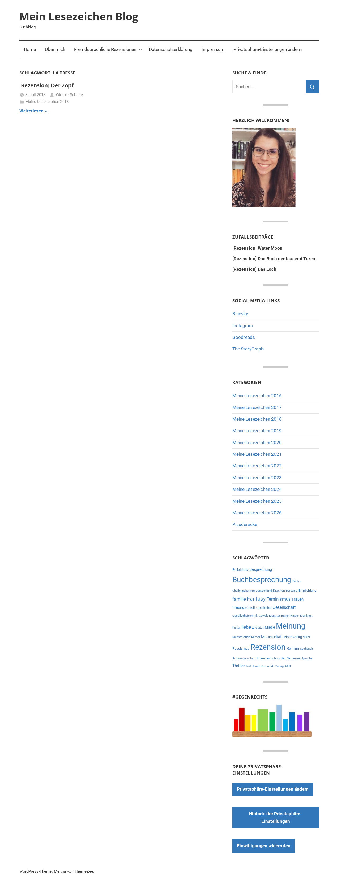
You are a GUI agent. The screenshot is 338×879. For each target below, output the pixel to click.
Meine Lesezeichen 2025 (257, 501)
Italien (285, 615)
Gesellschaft (284, 607)
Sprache (307, 658)
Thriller (238, 666)
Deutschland (264, 590)
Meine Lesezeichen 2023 (257, 477)
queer (306, 637)
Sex (283, 658)
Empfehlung (307, 590)
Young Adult (283, 666)
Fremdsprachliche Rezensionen (105, 49)
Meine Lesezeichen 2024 (257, 489)
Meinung (290, 625)
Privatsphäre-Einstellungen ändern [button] (267, 49)
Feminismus (278, 599)
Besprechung (260, 569)
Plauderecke (244, 524)
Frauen (298, 599)
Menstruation (241, 637)
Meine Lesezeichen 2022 (257, 465)
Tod (248, 666)
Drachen (279, 590)
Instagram (242, 325)
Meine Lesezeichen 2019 (257, 430)
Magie (270, 627)
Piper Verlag (293, 637)
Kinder (294, 615)
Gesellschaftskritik (245, 615)
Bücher (297, 581)
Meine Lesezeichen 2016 (257, 395)
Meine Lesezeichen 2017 (257, 407)
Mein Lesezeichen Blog (78, 16)
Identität (274, 615)
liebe (246, 627)
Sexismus (294, 658)
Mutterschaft (272, 637)
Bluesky (240, 313)
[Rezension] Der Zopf (46, 85)
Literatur (258, 627)
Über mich (55, 49)
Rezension (267, 647)
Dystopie (291, 590)
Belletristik (240, 570)
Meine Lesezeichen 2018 (47, 101)
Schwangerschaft (243, 658)
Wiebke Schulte (69, 94)
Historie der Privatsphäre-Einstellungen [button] (275, 817)
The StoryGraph (248, 348)
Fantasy (256, 599)
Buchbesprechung (261, 579)
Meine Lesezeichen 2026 (257, 512)
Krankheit (306, 615)
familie (239, 599)
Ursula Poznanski (263, 666)
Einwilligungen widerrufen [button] (263, 845)
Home (30, 49)
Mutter (255, 637)
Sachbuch (306, 648)
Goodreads (243, 337)
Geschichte (263, 608)
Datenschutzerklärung (171, 49)
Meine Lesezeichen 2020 (257, 442)
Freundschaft (243, 607)
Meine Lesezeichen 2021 (257, 454)
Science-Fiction (268, 658)
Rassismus (240, 648)
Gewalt (263, 615)
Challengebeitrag (243, 590)
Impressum (212, 49)
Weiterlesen (31, 110)
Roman (293, 648)
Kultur (236, 627)
